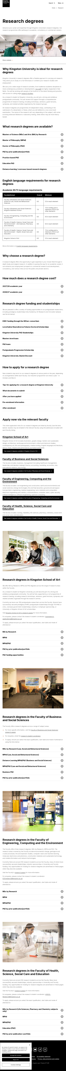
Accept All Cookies (15, 1055)
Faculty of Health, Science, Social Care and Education (27, 507)
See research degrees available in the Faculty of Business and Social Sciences (27, 471)
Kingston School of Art (15, 437)
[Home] (6, 3)
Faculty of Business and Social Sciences (26, 459)
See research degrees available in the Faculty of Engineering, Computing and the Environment (32, 498)
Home (53, 8)
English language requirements (26, 246)
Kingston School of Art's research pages (19, 613)
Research (60, 8)
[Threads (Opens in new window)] (45, 1049)
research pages (20, 872)
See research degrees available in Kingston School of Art (21, 451)
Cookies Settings (16, 1064)
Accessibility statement (43, 1056)
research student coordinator (31, 736)
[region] (16, 1056)
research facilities (27, 93)
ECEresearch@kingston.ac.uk (13, 878)
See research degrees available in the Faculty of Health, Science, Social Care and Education (31, 518)
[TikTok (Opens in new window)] (40, 1049)
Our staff (38, 89)
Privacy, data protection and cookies (48, 1059)
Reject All (16, 1059)
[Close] (29, 1045)
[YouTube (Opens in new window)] (35, 1049)
